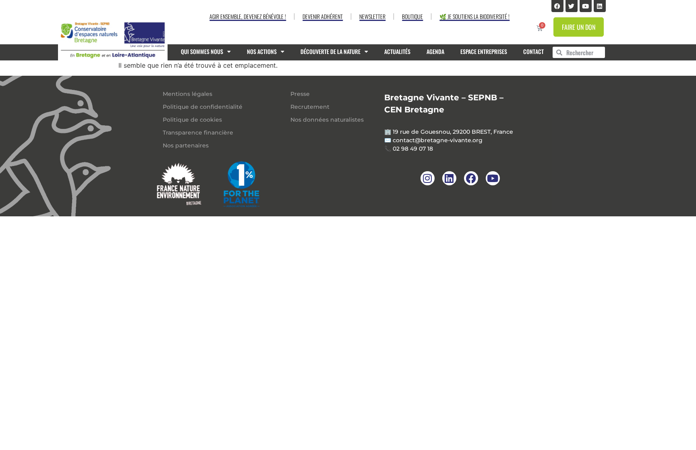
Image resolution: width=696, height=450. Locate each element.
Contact (533, 51)
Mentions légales (187, 93)
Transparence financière (198, 132)
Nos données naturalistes (327, 119)
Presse (300, 93)
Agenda (435, 51)
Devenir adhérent (322, 16)
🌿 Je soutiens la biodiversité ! (474, 16)
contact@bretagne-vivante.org (438, 140)
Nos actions (262, 51)
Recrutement (309, 106)
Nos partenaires (186, 145)
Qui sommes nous (202, 51)
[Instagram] (427, 178)
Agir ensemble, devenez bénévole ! (247, 16)
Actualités (397, 51)
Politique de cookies (192, 119)
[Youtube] (586, 6)
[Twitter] (572, 6)
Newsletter (372, 16)
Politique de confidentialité (202, 106)
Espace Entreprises (483, 51)
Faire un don (578, 27)
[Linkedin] (600, 6)
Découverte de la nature (330, 51)
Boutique (412, 16)
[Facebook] (557, 6)
